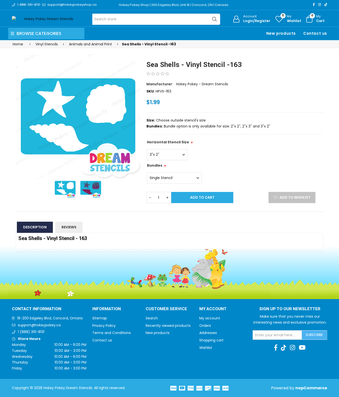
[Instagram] (319, 4)
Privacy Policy (104, 325)
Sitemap (99, 318)
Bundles (154, 165)
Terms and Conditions (111, 332)
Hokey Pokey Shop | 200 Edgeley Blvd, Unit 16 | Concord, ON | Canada (173, 4)
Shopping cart (211, 340)
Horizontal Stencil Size (168, 142)
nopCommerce (311, 388)
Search (152, 318)
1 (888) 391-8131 (31, 331)
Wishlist (205, 347)
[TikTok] (325, 4)
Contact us (315, 33)
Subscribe (314, 334)
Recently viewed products (168, 325)
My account (209, 318)
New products (281, 33)
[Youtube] (302, 348)
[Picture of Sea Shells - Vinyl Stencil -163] (78, 116)
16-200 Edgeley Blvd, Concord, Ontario (50, 318)
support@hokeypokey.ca (39, 325)
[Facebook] (314, 4)
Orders (205, 325)
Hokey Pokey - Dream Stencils (202, 84)
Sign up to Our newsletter (289, 308)
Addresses (208, 332)
